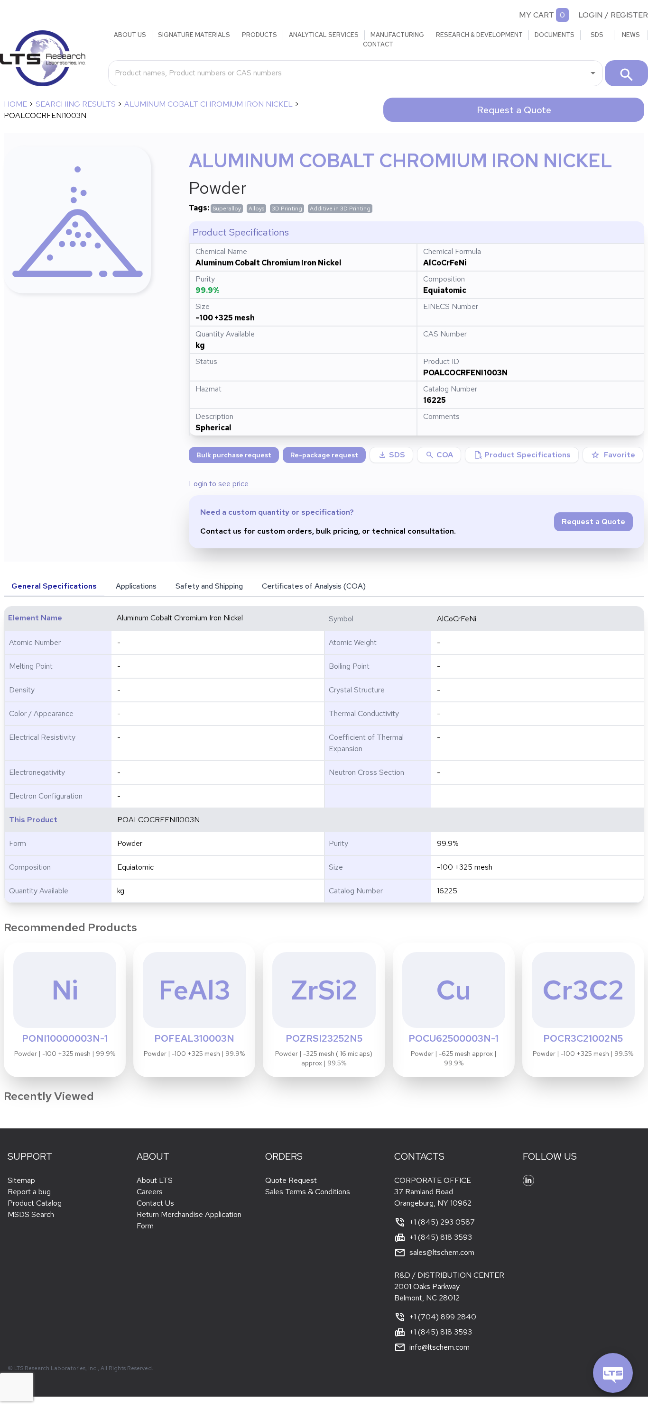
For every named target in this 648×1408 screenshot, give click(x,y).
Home (15, 104)
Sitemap (21, 1180)
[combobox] (348, 73)
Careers (150, 1192)
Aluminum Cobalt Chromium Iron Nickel (208, 104)
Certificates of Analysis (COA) (314, 586)
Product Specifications (522, 455)
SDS (597, 35)
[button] (439, 455)
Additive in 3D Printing (340, 208)
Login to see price (219, 484)
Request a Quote (514, 110)
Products (259, 35)
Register (629, 15)
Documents (554, 35)
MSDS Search (31, 1214)
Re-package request (324, 455)
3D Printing (287, 208)
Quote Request (291, 1180)
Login (590, 15)
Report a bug (29, 1192)
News (631, 35)
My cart (536, 15)
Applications (136, 586)
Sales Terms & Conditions (307, 1192)
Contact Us (155, 1203)
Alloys (256, 208)
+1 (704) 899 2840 (442, 1317)
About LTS (155, 1180)
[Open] (593, 73)
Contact (378, 44)
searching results (76, 104)
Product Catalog (35, 1203)
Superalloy (227, 208)
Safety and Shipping (209, 586)
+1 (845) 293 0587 (442, 1222)
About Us (130, 35)
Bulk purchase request (233, 455)
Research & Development (479, 35)
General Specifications (54, 586)
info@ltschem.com (439, 1347)
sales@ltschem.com (441, 1252)
